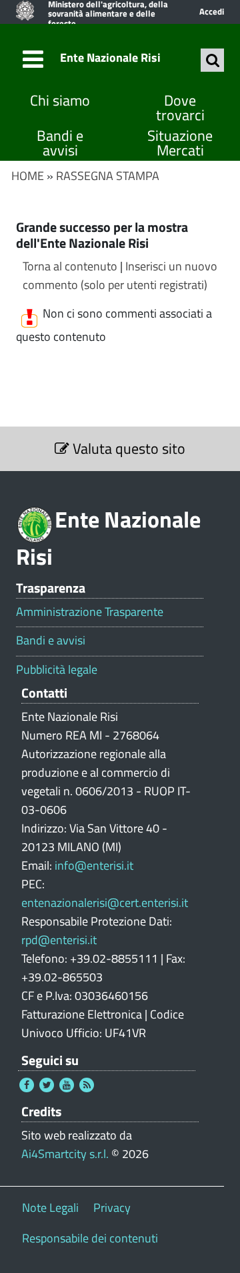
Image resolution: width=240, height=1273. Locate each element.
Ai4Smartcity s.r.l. (65, 1154)
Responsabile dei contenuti (90, 1238)
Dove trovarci (180, 108)
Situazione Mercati (180, 143)
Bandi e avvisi (60, 143)
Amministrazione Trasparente (89, 612)
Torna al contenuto (70, 266)
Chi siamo (60, 100)
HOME (27, 176)
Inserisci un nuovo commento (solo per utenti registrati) (120, 275)
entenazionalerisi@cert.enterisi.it (104, 903)
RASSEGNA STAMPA (107, 176)
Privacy (112, 1208)
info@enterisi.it (94, 865)
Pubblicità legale (56, 669)
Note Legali (50, 1208)
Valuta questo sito (127, 448)
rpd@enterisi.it (59, 940)
